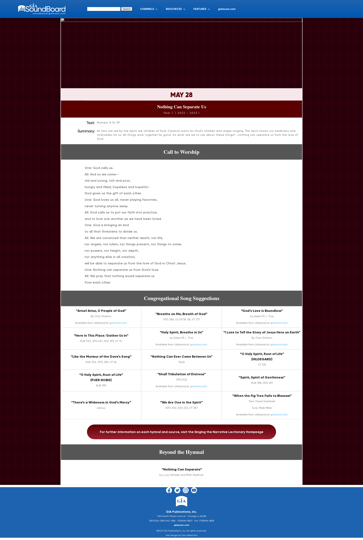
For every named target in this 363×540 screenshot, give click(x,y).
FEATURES (199, 9)
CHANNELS (147, 9)
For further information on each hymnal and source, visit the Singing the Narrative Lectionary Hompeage (181, 432)
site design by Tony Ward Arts (182, 535)
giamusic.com (227, 9)
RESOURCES (174, 9)
